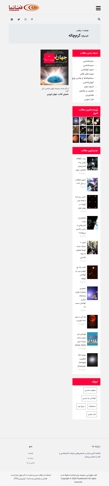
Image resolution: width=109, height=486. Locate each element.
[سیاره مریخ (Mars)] (76, 139)
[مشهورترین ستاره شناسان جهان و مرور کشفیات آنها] (83, 121)
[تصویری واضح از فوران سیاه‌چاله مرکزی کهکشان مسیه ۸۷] (92, 293)
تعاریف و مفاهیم (86, 91)
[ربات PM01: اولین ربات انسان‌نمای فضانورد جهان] (92, 164)
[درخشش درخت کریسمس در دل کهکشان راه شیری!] (97, 130)
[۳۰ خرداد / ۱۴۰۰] (54, 84)
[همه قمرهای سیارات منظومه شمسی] (83, 130)
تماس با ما (31, 463)
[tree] (86, 79)
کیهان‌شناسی (88, 82)
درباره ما (31, 458)
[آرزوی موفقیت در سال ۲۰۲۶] (92, 185)
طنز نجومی (89, 99)
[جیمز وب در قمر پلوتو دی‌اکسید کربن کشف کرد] (97, 139)
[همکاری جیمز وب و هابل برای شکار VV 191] (90, 130)
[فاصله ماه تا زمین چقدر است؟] (97, 121)
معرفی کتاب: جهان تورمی (57, 94)
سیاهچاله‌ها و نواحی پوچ (83, 78)
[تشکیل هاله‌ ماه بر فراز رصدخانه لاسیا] (76, 121)
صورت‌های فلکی (87, 74)
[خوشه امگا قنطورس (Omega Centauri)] (92, 360)
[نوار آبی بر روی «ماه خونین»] (92, 322)
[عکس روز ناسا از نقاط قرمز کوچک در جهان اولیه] (92, 202)
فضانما (30, 453)
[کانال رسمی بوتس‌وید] (12, 19)
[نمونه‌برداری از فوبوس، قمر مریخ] (90, 139)
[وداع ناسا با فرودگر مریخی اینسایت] (76, 130)
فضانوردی (90, 95)
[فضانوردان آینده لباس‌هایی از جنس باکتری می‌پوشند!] (92, 223)
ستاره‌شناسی (88, 61)
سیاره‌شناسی (88, 65)
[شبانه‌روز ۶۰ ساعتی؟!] (90, 121)
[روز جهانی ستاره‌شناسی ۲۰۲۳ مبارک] (83, 139)
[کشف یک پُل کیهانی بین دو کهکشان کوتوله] (92, 272)
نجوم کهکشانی (87, 69)
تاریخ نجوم (89, 86)
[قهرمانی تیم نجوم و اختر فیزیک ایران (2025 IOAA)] (92, 339)
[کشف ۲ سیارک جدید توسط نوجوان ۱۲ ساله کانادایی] (92, 248)
